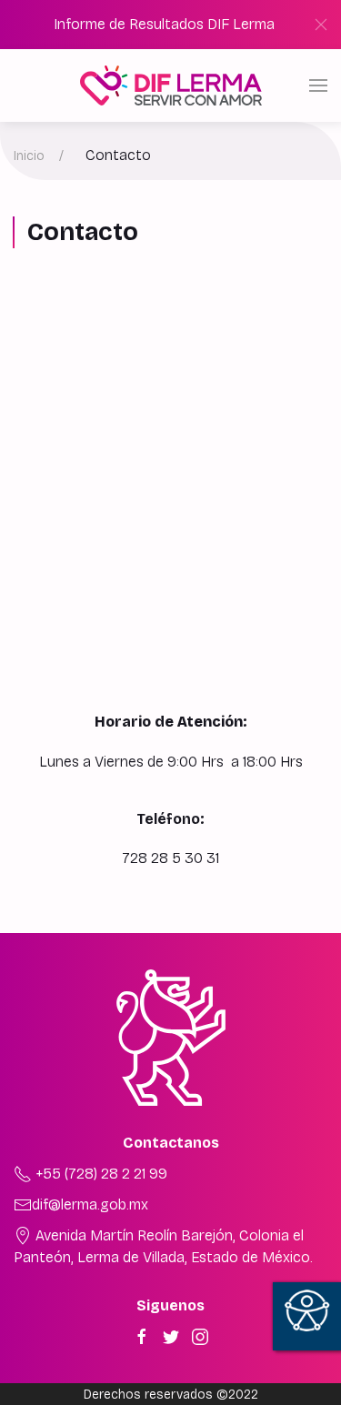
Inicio (29, 156)
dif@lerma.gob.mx (90, 1204)
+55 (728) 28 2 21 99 (99, 1173)
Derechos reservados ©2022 (171, 1394)
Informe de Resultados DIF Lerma (164, 24)
